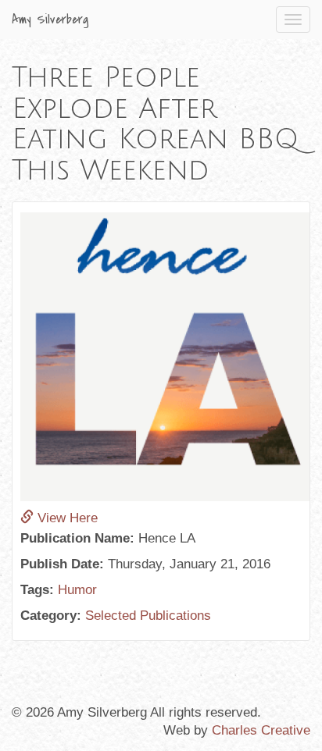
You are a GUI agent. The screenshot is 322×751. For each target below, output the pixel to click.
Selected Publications (148, 615)
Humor (77, 589)
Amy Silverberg (50, 19)
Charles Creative (261, 730)
